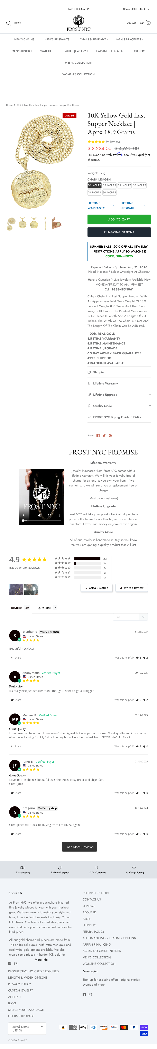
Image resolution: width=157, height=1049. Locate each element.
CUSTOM (139, 51)
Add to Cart (119, 219)
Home (9, 105)
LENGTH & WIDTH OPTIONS (27, 977)
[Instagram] (15, 963)
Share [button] (17, 657)
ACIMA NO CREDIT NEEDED (102, 951)
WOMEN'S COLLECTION (78, 74)
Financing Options (119, 232)
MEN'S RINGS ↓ (22, 51)
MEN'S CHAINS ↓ (25, 39)
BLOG (12, 1003)
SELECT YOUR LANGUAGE (26, 1010)
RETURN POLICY (93, 931)
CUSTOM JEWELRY (20, 990)
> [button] (79, 847)
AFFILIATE (14, 997)
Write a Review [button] (134, 588)
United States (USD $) (134, 9)
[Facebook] (9, 963)
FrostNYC (22, 1040)
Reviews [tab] (16, 608)
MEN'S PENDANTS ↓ (58, 39)
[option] (42, 162)
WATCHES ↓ (48, 51)
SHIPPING (89, 925)
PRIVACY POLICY (19, 984)
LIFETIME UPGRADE (21, 1016)
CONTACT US (92, 899)
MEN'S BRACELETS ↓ (129, 39)
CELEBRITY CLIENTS (96, 893)
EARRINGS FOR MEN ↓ (111, 51)
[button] (138, 657)
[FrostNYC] (78, 23)
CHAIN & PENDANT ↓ (94, 39)
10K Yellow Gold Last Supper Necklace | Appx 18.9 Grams (48, 105)
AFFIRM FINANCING (97, 944)
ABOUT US (89, 912)
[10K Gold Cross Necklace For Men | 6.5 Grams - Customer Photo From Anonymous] (31, 589)
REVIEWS (89, 906)
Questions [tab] (44, 608)
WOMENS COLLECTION (99, 963)
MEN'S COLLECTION (78, 63)
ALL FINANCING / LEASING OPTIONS (109, 938)
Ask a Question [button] (98, 588)
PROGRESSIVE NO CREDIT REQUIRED (33, 971)
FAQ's (86, 919)
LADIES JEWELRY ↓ (76, 51)
